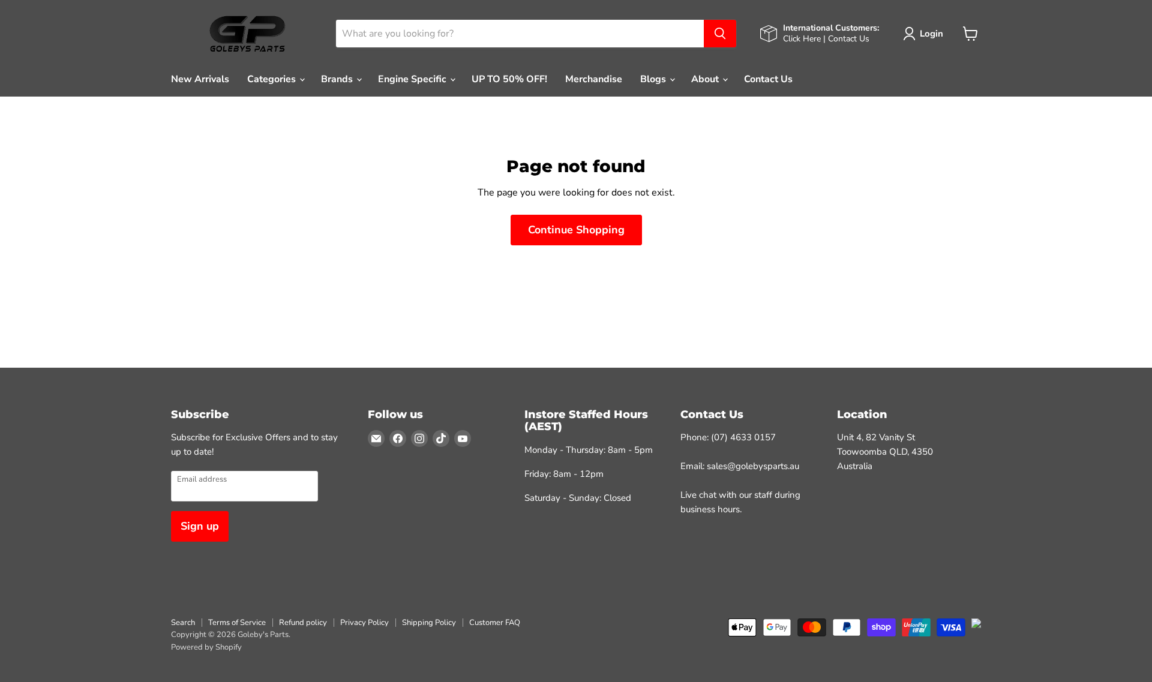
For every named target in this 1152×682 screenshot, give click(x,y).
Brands (338, 79)
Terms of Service (237, 622)
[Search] (720, 33)
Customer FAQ (494, 622)
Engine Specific (413, 79)
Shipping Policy (429, 622)
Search (183, 622)
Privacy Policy (364, 622)
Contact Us (768, 79)
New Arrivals (200, 79)
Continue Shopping (576, 230)
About (706, 79)
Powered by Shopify (206, 647)
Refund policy (303, 622)
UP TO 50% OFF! (509, 79)
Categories (272, 79)
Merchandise (593, 79)
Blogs (654, 79)
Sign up (200, 526)
